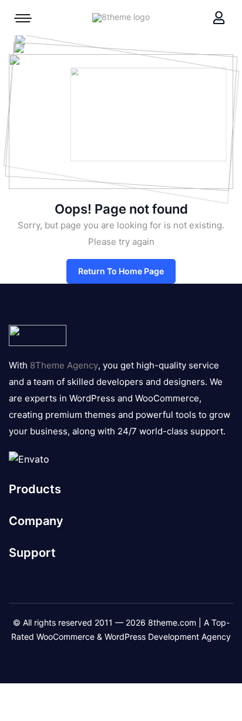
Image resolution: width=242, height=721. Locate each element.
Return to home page (121, 271)
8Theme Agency (64, 365)
